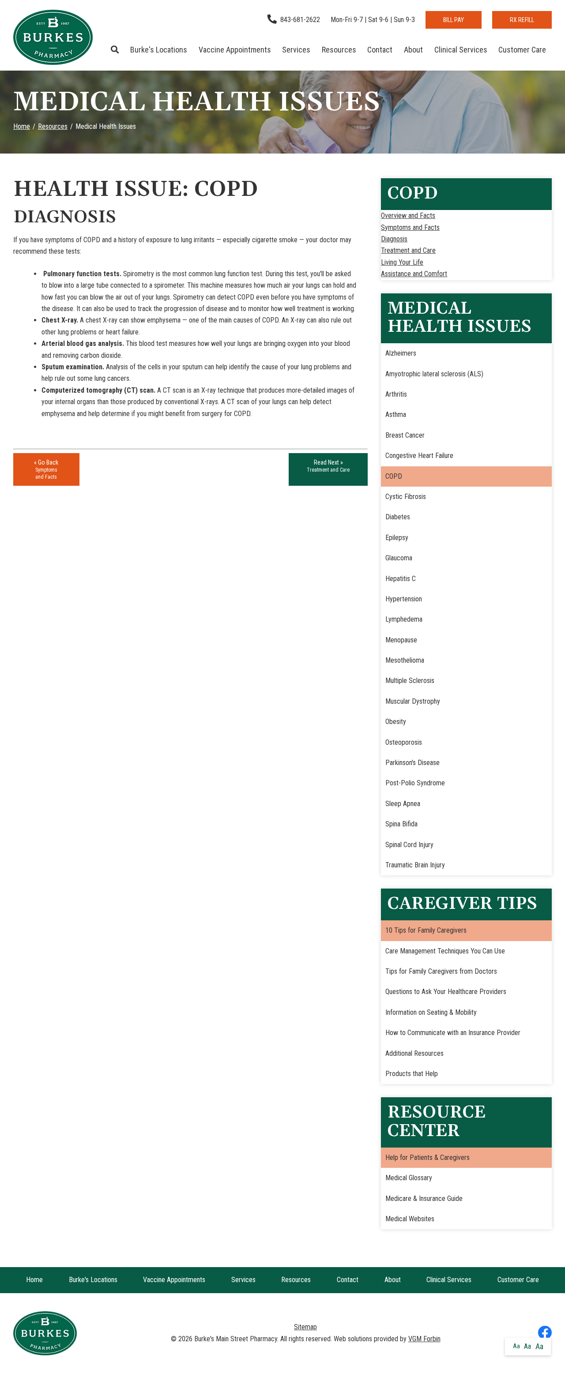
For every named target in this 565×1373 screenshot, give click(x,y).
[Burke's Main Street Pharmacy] (53, 37)
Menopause (401, 640)
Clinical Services (460, 49)
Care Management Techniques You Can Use (445, 951)
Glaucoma (398, 558)
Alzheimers (400, 353)
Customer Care (522, 49)
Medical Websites (409, 1219)
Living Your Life (402, 262)
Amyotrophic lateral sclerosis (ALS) (434, 374)
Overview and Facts (408, 215)
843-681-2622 (300, 19)
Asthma (395, 414)
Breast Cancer (405, 435)
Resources (339, 49)
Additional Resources (414, 1053)
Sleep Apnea (402, 803)
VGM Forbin (424, 1339)
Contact (379, 49)
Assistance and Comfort (414, 274)
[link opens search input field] (115, 50)
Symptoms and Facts (410, 227)
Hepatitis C (400, 578)
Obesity (395, 721)
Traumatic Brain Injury (415, 865)
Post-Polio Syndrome (415, 783)
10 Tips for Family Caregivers (426, 930)
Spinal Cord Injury (409, 844)
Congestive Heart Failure (419, 455)
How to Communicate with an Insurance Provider (452, 1032)
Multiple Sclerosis (409, 680)
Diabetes (397, 517)
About (413, 49)
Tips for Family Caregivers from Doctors (441, 971)
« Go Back (46, 469)
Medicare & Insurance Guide (424, 1198)
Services (296, 49)
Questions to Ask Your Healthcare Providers (445, 991)
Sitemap (305, 1327)
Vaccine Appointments (235, 49)
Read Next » (328, 466)
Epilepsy (396, 537)
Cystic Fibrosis (405, 496)
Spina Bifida (401, 824)
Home (21, 126)
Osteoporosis (403, 742)
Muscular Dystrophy (412, 701)
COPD (393, 476)
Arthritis (396, 394)
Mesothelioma (404, 660)
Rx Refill (522, 19)
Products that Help (411, 1073)
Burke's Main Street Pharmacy (235, 1339)
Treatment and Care (408, 250)
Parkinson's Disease (412, 762)
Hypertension (403, 599)
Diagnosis (394, 239)
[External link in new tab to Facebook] (545, 1333)
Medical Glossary (408, 1178)
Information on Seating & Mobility (431, 1012)
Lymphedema (403, 619)
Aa (516, 1346)
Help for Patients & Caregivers (427, 1157)
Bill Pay (453, 19)
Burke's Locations (158, 49)
